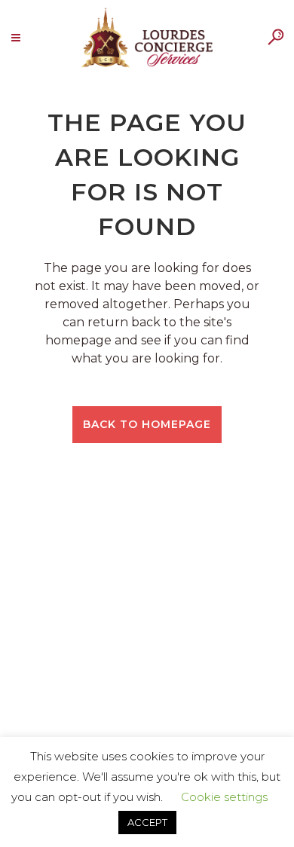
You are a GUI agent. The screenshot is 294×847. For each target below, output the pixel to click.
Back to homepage (147, 424)
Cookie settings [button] (224, 797)
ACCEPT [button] (147, 822)
